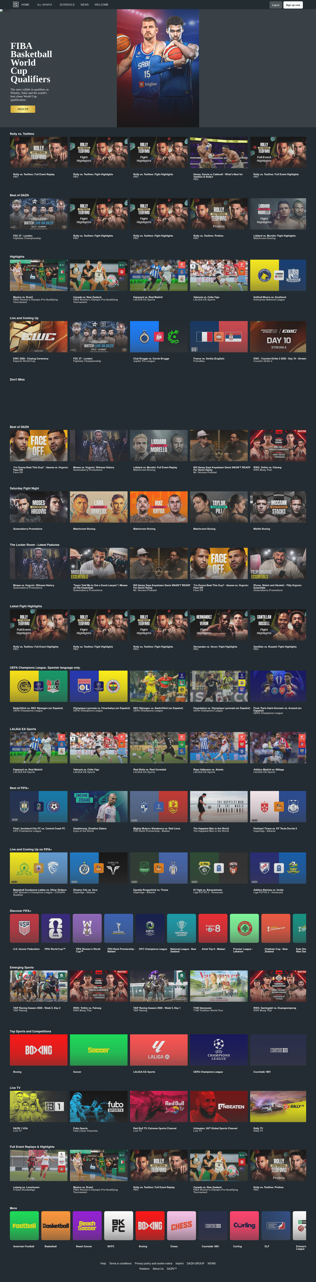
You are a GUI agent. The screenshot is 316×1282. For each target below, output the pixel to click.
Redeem (144, 1268)
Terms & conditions (120, 1263)
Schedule (67, 4)
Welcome (101, 4)
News (85, 4)
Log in (275, 5)
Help (103, 1263)
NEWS (212, 1263)
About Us (158, 1268)
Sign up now (293, 5)
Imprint (180, 1263)
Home (25, 4)
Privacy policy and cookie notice (153, 1263)
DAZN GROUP (195, 1263)
